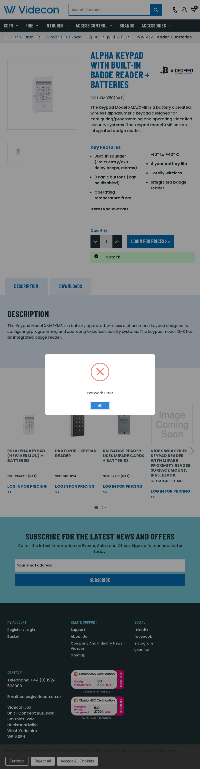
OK (100, 405)
